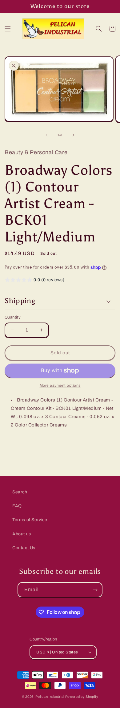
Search (19, 492)
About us (21, 534)
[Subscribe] (95, 589)
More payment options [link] (60, 385)
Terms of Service (29, 519)
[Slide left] (46, 135)
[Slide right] (73, 135)
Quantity (13, 317)
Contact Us (23, 547)
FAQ (17, 506)
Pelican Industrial (49, 696)
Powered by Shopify (81, 696)
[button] (7, 28)
